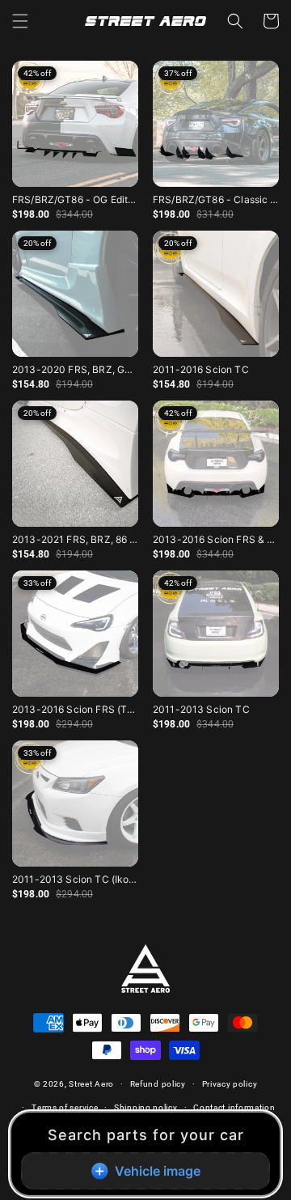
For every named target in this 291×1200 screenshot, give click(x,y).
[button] (20, 21)
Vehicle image (157, 1171)
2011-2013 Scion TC (201, 709)
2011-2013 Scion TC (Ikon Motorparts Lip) (75, 879)
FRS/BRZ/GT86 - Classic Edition (216, 199)
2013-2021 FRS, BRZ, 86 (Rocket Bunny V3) (75, 539)
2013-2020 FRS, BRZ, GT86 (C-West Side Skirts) (75, 369)
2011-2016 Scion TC (201, 369)
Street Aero (91, 1083)
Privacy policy (230, 1083)
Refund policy (158, 1083)
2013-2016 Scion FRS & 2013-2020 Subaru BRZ (216, 539)
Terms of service (65, 1107)
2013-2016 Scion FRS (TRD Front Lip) (75, 709)
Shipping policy (146, 1107)
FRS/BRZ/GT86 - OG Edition (75, 199)
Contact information (234, 1107)
